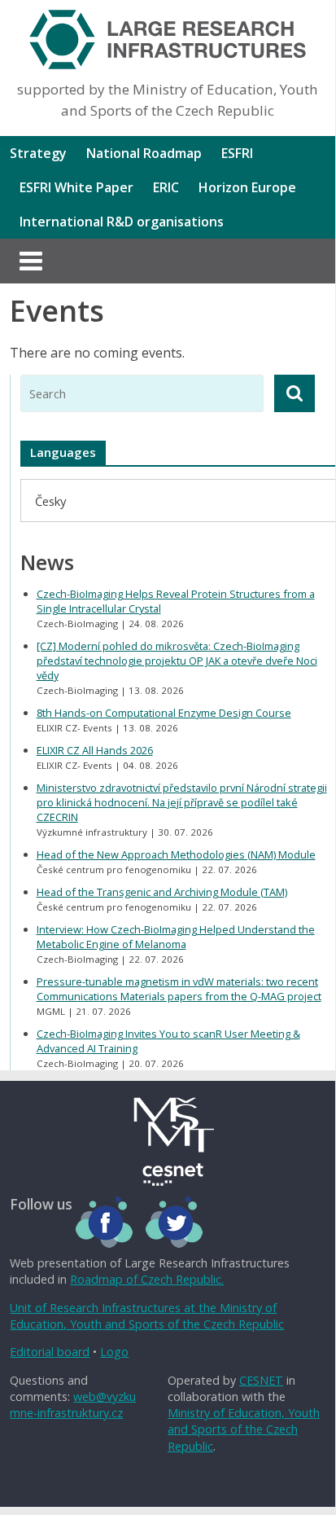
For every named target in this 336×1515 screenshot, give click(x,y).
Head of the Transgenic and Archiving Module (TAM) (162, 892)
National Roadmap (144, 153)
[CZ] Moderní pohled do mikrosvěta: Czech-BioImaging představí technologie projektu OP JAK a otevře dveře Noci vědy (177, 661)
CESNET (261, 1380)
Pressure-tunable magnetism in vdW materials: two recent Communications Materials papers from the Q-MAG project (179, 988)
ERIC (166, 187)
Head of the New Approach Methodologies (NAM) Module (176, 854)
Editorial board (49, 1351)
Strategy (38, 153)
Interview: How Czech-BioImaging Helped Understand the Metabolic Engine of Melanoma (176, 936)
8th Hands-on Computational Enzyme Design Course (164, 712)
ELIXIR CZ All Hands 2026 (95, 750)
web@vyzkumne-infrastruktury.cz (73, 1405)
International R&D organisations (122, 222)
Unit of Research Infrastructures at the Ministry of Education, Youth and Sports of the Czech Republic (147, 1316)
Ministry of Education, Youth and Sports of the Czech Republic (244, 1429)
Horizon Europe (247, 187)
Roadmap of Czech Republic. (147, 1279)
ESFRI (237, 153)
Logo (114, 1351)
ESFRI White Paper (76, 187)
